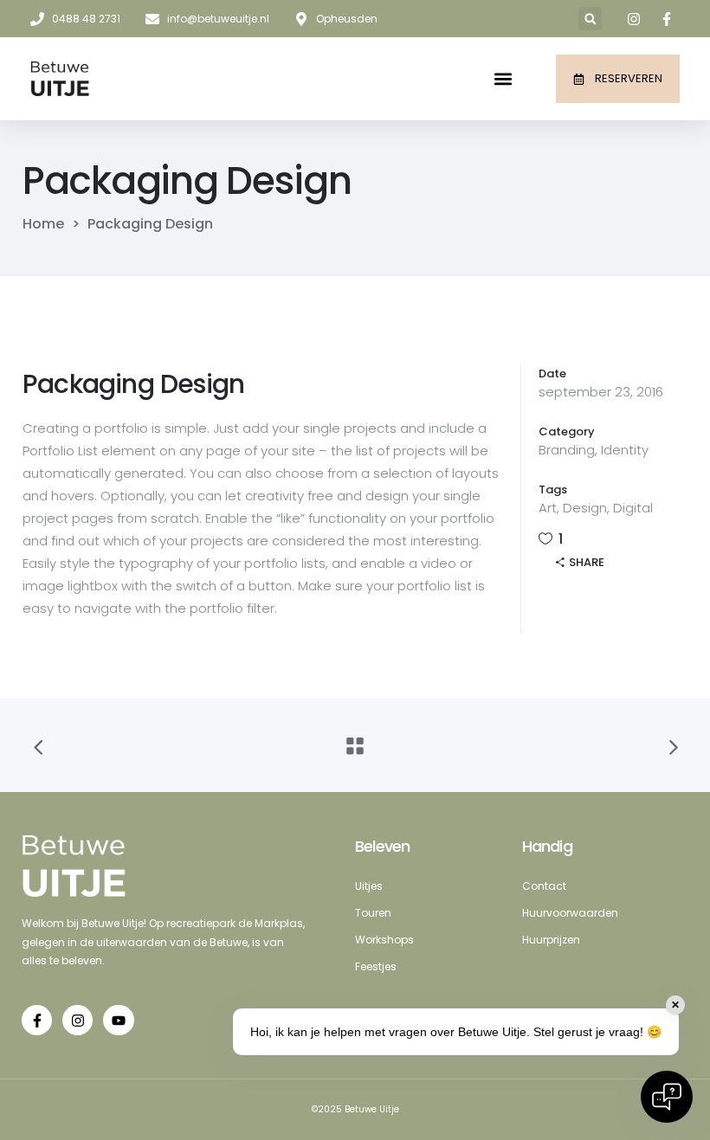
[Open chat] (667, 1097)
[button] (590, 18)
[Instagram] (77, 1020)
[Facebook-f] (37, 1020)
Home (43, 224)
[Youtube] (118, 1020)
